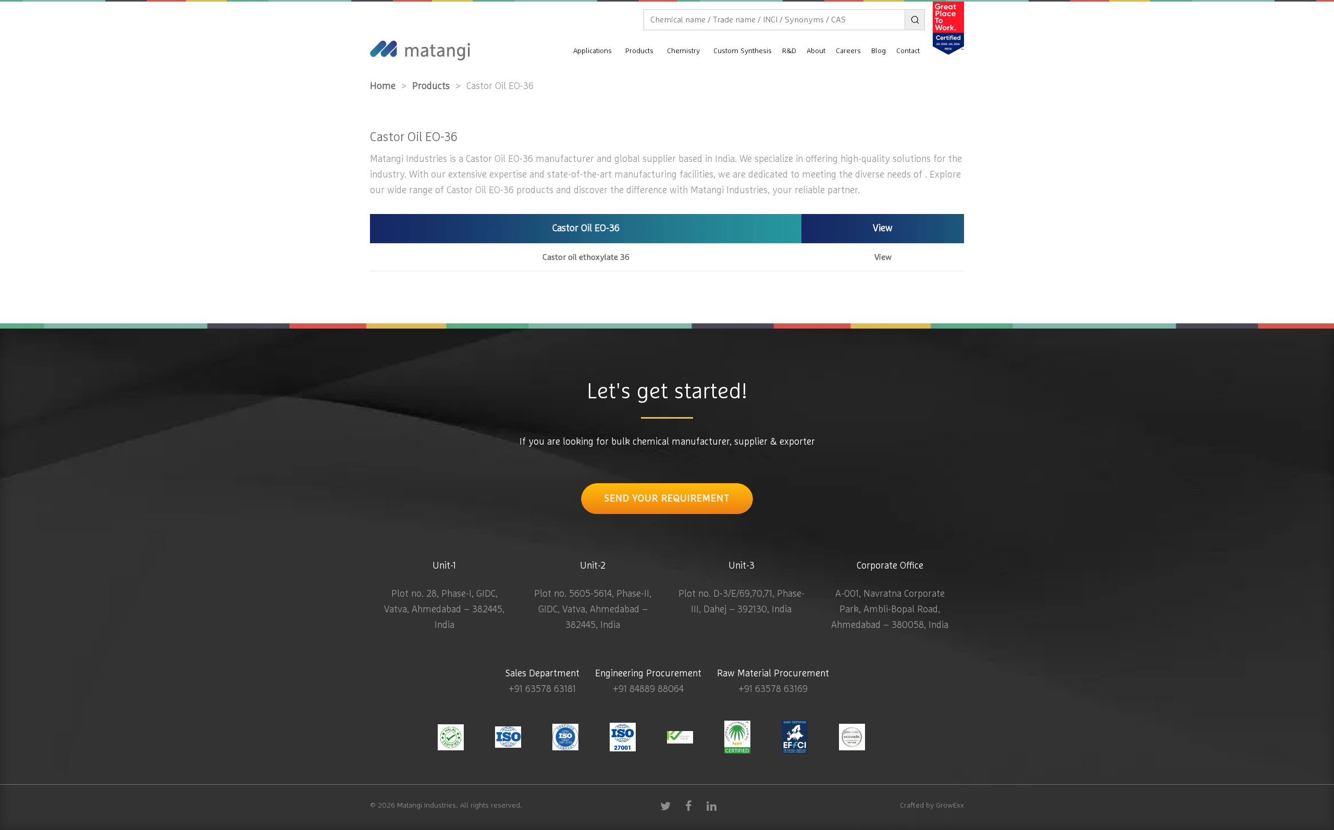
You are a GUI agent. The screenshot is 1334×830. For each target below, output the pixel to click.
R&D (789, 51)
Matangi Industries (426, 805)
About (816, 51)
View (883, 257)
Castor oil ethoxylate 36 (585, 257)
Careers (848, 51)
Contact (908, 51)
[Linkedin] (711, 805)
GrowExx (950, 805)
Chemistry (683, 51)
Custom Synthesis (742, 51)
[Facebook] (688, 805)
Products (639, 51)
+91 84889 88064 (648, 689)
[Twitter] (665, 805)
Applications (592, 51)
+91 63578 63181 (542, 689)
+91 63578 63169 (773, 689)
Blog (878, 51)
